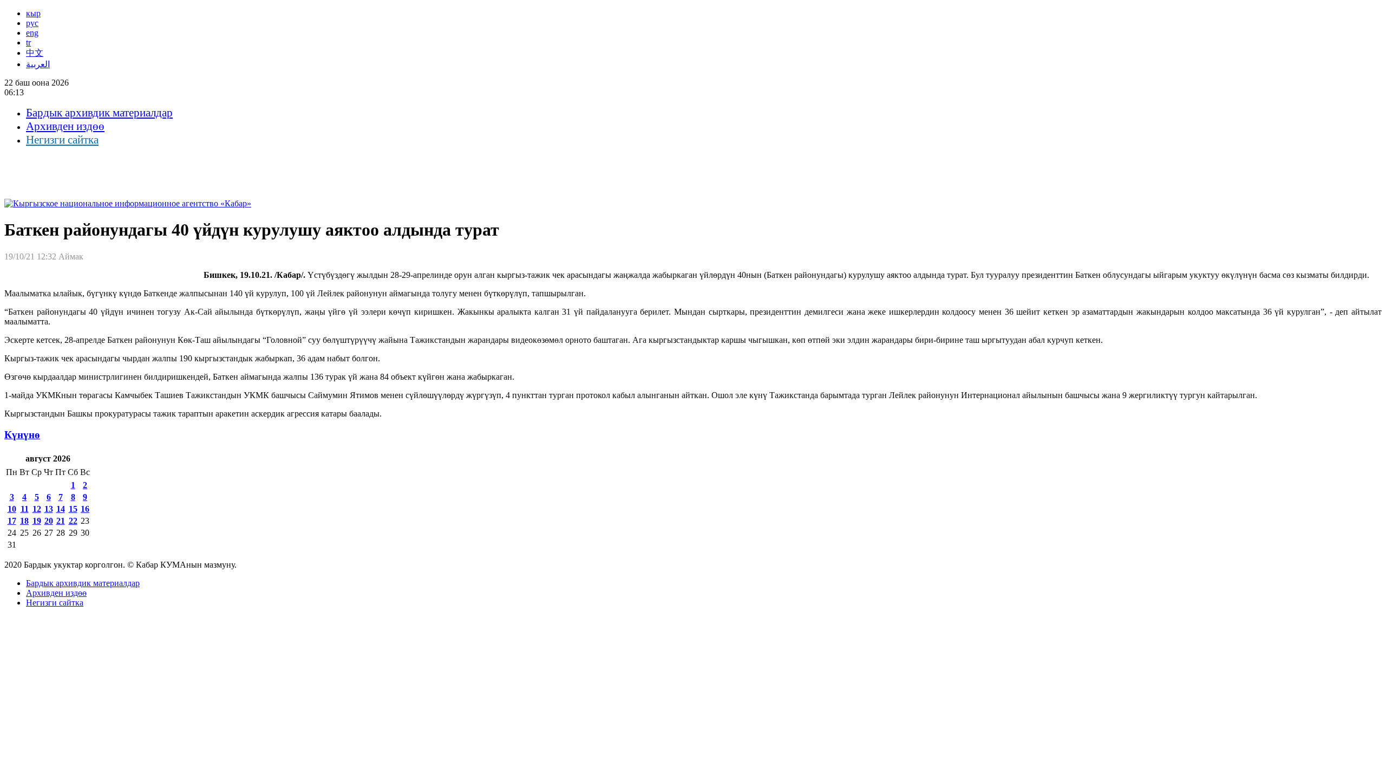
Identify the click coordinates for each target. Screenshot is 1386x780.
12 (36, 509)
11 (25, 509)
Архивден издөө (65, 126)
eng (32, 32)
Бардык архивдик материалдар (99, 112)
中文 (34, 52)
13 (48, 509)
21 (60, 520)
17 (12, 520)
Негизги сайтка (62, 139)
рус (32, 23)
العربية (38, 64)
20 (48, 520)
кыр (33, 13)
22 (73, 520)
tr (28, 42)
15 (73, 509)
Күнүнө (22, 434)
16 (85, 509)
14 (60, 509)
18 (24, 520)
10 (12, 509)
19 (36, 520)
